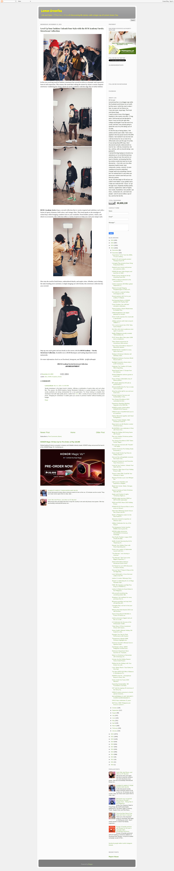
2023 (112, 248)
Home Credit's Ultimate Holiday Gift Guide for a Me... (122, 631)
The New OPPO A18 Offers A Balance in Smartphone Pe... (123, 672)
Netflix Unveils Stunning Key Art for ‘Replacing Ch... (122, 541)
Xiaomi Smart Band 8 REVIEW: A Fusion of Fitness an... (121, 614)
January (114, 731)
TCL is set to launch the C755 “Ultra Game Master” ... (122, 325)
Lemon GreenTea (51, 11)
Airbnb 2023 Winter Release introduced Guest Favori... (120, 562)
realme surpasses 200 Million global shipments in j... (122, 284)
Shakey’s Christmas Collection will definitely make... (121, 354)
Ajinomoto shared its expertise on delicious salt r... (121, 519)
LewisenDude (49, 385)
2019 (112, 741)
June (113, 718)
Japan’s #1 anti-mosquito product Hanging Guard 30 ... (121, 259)
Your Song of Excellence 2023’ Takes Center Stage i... (122, 441)
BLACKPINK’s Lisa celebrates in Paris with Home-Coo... (123, 428)
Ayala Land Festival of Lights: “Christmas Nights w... (120, 494)
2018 (112, 744)
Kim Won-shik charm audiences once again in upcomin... (122, 329)
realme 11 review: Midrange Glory (121, 578)
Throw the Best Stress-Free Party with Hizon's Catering (124, 814)
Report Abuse (114, 857)
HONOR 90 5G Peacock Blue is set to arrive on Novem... (123, 507)
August (114, 713)
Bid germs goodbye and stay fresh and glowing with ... (122, 602)
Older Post (100, 432)
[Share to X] (64, 374)
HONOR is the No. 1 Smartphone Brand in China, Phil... (121, 676)
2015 (112, 752)
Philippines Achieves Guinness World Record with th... (122, 358)
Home (73, 432)
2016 (112, 749)
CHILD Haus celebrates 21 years (121, 700)
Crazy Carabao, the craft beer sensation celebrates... (120, 305)
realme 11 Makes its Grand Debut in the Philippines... (122, 589)
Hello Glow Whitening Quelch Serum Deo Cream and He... (122, 511)
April (113, 723)
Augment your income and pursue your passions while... (121, 268)
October (114, 708)
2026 (112, 240)
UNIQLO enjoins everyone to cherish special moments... (122, 693)
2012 (112, 759)
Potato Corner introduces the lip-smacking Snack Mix (121, 276)
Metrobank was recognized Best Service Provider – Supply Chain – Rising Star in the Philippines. (124, 801)
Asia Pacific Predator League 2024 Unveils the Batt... (122, 537)
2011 (112, 762)
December (115, 250)
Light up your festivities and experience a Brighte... (120, 482)
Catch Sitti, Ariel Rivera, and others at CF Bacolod (62, 499)
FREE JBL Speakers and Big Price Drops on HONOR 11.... (122, 585)
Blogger (90, 864)
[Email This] (61, 374)
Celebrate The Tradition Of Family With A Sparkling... (121, 367)
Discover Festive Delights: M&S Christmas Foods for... (121, 420)
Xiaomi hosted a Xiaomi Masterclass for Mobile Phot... (122, 309)
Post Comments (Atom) (55, 436)
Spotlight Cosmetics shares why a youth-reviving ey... (121, 362)
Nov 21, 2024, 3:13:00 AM (61, 385)
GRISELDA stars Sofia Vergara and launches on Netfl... (122, 272)
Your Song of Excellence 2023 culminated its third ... (120, 400)
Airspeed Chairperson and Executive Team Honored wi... (122, 461)
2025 (112, 243)
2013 (112, 757)
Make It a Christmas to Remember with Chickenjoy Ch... (122, 655)
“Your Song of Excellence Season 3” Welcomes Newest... (122, 346)
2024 (112, 245)
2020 (112, 739)
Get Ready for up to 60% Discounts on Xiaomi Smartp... (122, 566)
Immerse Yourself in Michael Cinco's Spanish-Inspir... (122, 643)
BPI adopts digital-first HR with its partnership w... (121, 383)
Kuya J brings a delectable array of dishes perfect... (122, 379)
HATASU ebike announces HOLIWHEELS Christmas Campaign (120, 533)
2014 (112, 754)
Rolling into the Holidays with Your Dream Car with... (121, 664)
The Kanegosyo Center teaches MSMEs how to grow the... (121, 527)
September (115, 710)
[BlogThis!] (63, 374)
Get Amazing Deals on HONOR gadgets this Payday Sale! (121, 301)
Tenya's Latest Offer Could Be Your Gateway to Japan (122, 474)
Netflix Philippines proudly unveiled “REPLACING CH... (122, 334)
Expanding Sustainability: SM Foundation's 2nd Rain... (120, 684)
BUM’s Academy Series (55, 376)
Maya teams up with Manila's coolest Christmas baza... (122, 424)
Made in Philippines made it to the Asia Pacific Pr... (121, 515)
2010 (112, 764)
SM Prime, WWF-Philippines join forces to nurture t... (121, 703)
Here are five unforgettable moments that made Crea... (122, 457)
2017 (112, 746)
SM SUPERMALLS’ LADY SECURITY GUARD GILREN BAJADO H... (122, 697)
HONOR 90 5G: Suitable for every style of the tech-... (121, 350)
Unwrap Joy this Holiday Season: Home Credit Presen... (121, 659)
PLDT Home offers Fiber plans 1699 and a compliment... (122, 338)
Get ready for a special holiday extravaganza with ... (121, 292)
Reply (46, 400)
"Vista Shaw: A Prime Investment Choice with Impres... (121, 626)
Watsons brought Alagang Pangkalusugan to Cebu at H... (121, 288)
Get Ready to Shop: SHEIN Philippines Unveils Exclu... (120, 647)
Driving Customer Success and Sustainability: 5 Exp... (121, 395)
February (115, 728)
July (113, 715)
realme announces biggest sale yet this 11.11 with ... (122, 618)
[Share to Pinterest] (68, 374)
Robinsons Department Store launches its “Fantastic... (120, 651)
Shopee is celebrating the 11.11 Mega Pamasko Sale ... (123, 581)
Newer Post (45, 432)
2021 (112, 736)
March (114, 725)
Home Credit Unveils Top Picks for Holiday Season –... (121, 453)
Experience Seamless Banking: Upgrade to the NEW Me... (121, 404)
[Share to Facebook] (66, 374)
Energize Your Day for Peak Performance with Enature (120, 635)
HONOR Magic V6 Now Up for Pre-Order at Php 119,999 (60, 442)
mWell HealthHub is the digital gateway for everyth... (120, 313)
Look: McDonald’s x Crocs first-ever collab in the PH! (122, 574)
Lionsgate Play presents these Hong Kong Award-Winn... (122, 263)
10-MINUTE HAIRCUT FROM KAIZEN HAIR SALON (63, 490)
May (113, 720)
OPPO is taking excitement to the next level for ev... (121, 280)
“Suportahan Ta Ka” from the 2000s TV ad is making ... (122, 255)
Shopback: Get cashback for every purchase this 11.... (122, 598)
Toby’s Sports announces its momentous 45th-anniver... (120, 342)
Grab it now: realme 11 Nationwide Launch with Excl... (122, 550)
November (115, 252)
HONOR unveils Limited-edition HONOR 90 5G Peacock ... (121, 408)
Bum (46, 376)
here (77, 393)
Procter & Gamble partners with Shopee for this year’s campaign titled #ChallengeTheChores (124, 829)
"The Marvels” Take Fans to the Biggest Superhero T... (121, 558)
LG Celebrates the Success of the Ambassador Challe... (121, 622)
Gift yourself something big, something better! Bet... (120, 593)
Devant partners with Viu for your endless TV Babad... (121, 296)
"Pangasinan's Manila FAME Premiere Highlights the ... (120, 639)
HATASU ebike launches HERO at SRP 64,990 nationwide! (121, 499)
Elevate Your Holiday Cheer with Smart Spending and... (121, 546)
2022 (112, 734)
